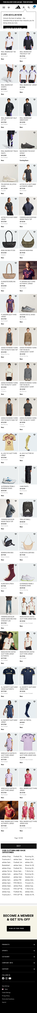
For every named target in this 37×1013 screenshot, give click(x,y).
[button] (16, 33)
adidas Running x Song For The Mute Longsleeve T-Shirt (28, 350)
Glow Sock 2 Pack (7, 583)
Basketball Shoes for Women (7, 877)
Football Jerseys (18, 862)
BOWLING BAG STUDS (8, 250)
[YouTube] (10, 978)
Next (19, 846)
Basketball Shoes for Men (7, 865)
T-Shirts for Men (30, 871)
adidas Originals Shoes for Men (7, 868)
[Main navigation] (4, 7)
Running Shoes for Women (30, 874)
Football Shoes (18, 856)
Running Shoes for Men (30, 856)
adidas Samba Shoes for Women (7, 880)
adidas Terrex (7, 871)
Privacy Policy (6, 996)
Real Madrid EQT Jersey (28, 85)
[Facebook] (3, 978)
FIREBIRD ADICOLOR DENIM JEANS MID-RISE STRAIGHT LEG (8, 619)
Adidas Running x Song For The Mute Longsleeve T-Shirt (28, 385)
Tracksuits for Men (7, 859)
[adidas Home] (18, 7)
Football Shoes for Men (18, 868)
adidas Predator (18, 874)
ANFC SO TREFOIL (25, 720)
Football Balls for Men (18, 892)
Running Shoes (30, 868)
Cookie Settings (6, 992)
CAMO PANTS (24, 486)
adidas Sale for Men (18, 865)
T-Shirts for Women (30, 889)
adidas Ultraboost (30, 862)
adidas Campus (7, 874)
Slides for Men (30, 895)
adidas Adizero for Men (30, 892)
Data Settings (5, 986)
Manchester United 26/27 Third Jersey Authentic (8, 654)
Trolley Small (25, 519)
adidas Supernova (30, 886)
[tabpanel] (18, 439)
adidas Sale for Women (18, 877)
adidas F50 (17, 880)
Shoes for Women (30, 865)
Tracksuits (6, 889)
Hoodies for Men (30, 877)
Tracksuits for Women (7, 895)
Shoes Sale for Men (18, 871)
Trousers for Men (30, 883)
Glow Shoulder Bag (27, 552)
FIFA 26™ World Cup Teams (18, 895)
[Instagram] (6, 978)
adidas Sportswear (7, 883)
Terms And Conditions (8, 999)
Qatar (6, 989)
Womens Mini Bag (7, 552)
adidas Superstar (7, 892)
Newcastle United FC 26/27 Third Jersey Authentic (9, 755)
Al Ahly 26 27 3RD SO (27, 453)
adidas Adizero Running (30, 880)
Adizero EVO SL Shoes (27, 314)
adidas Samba (7, 862)
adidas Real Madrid (18, 886)
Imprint (4, 1002)
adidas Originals (7, 856)
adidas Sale (18, 859)
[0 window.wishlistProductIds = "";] (8, 7)
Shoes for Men (30, 859)
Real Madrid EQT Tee (8, 52)
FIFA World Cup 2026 (18, 883)
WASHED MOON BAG (26, 250)
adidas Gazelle (7, 886)
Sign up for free (16, 928)
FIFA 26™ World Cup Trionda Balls (18, 889)
